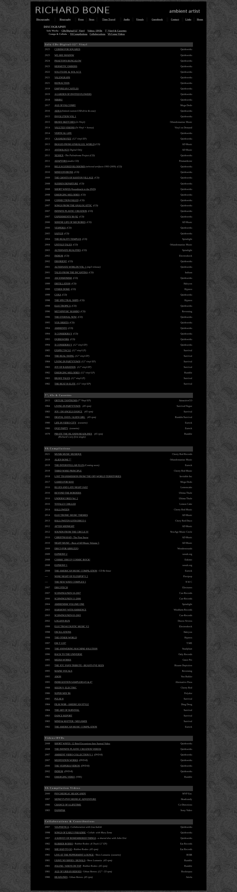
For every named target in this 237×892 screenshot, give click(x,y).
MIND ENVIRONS (63, 172)
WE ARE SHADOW (64, 55)
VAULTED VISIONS (64, 127)
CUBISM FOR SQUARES (67, 49)
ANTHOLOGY (61, 149)
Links (188, 19)
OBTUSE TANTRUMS (65, 400)
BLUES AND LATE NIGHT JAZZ (71, 487)
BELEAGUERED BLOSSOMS (69, 166)
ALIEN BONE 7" (62, 459)
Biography (65, 19)
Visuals (140, 19)
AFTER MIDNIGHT (64, 526)
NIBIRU (58, 99)
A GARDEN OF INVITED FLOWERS (72, 94)
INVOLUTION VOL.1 (65, 116)
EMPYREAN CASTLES (66, 88)
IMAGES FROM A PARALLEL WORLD (74, 144)
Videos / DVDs (94, 30)
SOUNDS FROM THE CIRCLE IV (71, 531)
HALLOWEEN (61, 509)
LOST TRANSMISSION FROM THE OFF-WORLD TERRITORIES (87, 476)
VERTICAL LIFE (63, 133)
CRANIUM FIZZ (62, 138)
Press (81, 19)
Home (200, 19)
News (91, 19)
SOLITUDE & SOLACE (67, 71)
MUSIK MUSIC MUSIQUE (67, 454)
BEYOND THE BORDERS (67, 492)
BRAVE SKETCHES (64, 122)
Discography (43, 19)
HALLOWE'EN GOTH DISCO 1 (70, 520)
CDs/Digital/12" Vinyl (73, 30)
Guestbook (157, 19)
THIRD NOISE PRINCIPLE (68, 470)
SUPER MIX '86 (62, 693)
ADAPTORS (60, 161)
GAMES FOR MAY (64, 482)
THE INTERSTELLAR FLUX (69, 465)
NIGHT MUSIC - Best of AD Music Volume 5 (76, 543)
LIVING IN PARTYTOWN (67, 406)
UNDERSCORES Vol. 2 (66, 498)
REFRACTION (61, 83)
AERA (57, 110)
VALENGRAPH (62, 77)
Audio (126, 19)
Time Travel (108, 19)
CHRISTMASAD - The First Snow (71, 537)
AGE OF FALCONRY (65, 105)
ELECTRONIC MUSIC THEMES (71, 515)
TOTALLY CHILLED (65, 504)
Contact (175, 19)
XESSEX (58, 155)
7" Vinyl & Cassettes (115, 30)
